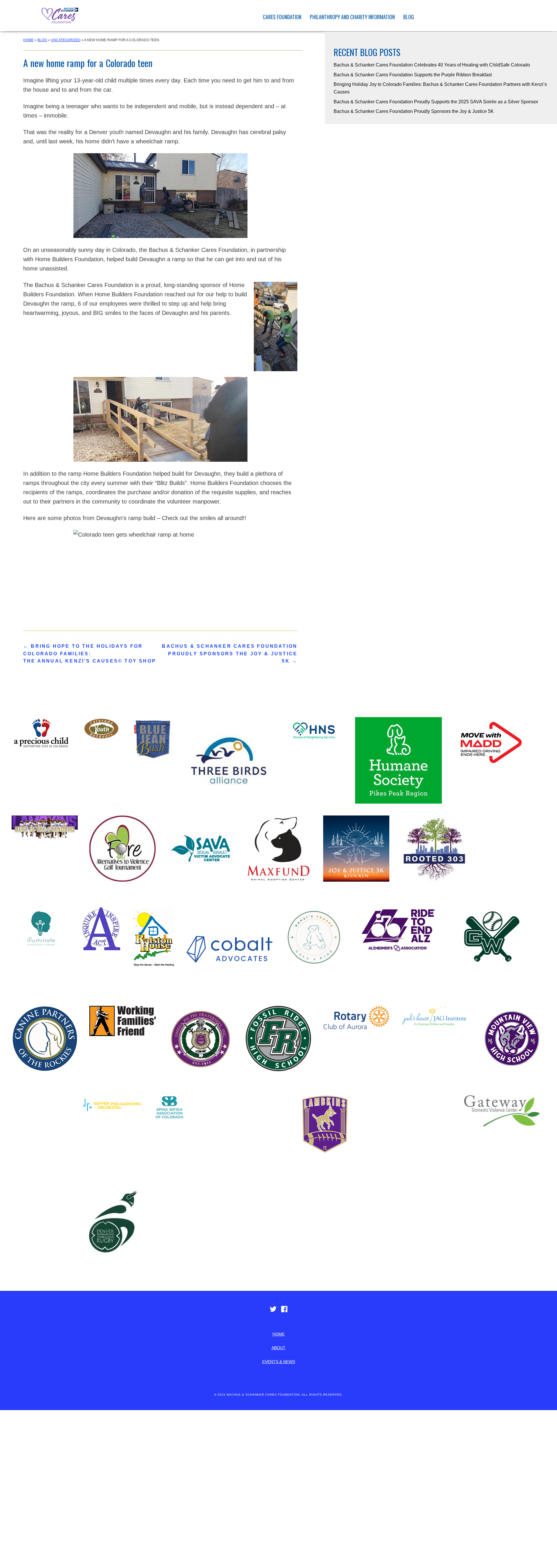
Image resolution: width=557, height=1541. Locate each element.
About (278, 1348)
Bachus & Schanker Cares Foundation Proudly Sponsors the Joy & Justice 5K (414, 111)
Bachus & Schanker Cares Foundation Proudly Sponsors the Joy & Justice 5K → (229, 653)
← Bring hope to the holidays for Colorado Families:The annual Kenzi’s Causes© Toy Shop (89, 653)
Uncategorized (66, 40)
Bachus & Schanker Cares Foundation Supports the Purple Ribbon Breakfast (413, 74)
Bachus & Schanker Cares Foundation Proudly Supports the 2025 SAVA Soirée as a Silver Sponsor (436, 101)
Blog (408, 17)
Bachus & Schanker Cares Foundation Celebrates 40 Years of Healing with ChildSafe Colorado (432, 64)
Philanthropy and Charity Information (352, 17)
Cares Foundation (282, 17)
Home (28, 40)
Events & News (278, 1361)
